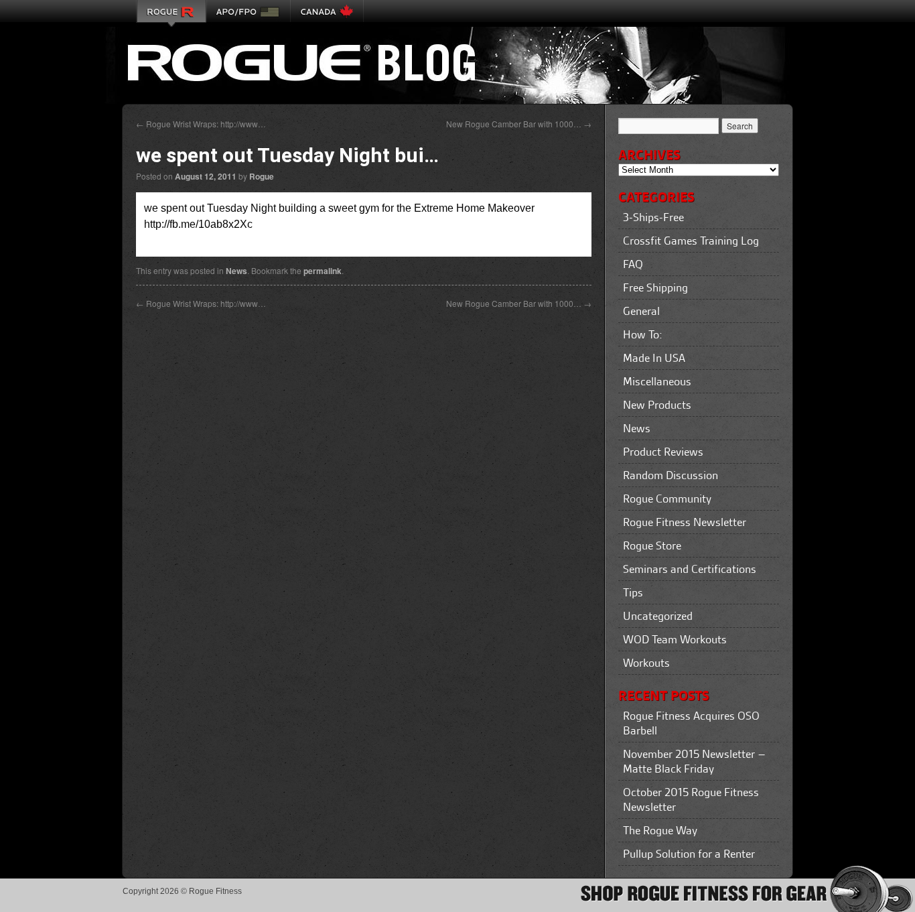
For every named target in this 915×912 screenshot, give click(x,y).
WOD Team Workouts (675, 639)
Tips (633, 592)
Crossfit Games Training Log (691, 240)
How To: (642, 334)
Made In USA (654, 357)
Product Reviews (663, 451)
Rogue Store (652, 545)
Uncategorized (658, 615)
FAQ (633, 264)
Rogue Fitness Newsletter (684, 522)
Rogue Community (667, 498)
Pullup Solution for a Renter (689, 853)
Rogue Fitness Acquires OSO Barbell (691, 723)
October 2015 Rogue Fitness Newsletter (691, 799)
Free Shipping (655, 287)
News (236, 271)
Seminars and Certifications (689, 569)
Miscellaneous (657, 381)
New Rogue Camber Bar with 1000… (518, 123)
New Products (657, 404)
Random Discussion (670, 475)
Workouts (646, 662)
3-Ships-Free (653, 217)
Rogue (261, 176)
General (641, 311)
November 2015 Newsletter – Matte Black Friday (694, 761)
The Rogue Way (660, 830)
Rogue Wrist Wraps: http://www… (201, 123)
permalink (322, 271)
